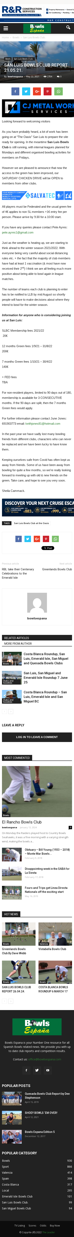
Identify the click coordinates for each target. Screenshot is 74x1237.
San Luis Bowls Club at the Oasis (31, 523)
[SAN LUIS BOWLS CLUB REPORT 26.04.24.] (19, 972)
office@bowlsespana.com (44, 1059)
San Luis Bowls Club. (24, 58)
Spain (5, 1178)
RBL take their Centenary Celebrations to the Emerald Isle (18, 573)
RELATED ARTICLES (16, 638)
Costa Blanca (10, 1184)
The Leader (48, 1232)
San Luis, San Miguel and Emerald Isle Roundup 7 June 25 (46, 677)
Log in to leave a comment (37, 737)
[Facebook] (26, 1070)
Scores (32, 1225)
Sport (5, 1166)
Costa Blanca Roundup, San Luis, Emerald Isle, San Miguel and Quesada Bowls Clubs (46, 658)
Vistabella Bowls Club (52, 949)
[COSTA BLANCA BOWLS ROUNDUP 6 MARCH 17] (55, 972)
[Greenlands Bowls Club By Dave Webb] (19, 934)
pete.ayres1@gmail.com (18, 232)
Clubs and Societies (8, 681)
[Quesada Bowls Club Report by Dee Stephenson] (12, 1098)
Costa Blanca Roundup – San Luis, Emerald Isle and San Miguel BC (45, 696)
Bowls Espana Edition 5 (40, 1131)
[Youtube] (48, 1070)
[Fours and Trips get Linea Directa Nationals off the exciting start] (12, 893)
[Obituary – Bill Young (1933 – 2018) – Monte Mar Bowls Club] (12, 854)
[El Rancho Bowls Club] (37, 791)
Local (5, 1190)
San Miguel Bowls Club (16, 1208)
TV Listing (19, 1225)
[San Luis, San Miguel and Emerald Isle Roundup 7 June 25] (12, 678)
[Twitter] (37, 1070)
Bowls (7, 58)
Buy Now (55, 1225)
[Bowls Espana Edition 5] (12, 1137)
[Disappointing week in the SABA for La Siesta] (12, 874)
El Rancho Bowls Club (22, 822)
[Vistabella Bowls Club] (55, 934)
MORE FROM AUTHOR (18, 643)
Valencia (44, 944)
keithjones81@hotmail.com (42, 423)
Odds (43, 1225)
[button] (68, 27)
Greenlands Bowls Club (57, 569)
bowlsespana (15, 76)
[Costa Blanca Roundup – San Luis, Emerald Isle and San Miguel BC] (12, 697)
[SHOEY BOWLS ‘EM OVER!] (12, 1118)
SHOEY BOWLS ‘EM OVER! (41, 1112)
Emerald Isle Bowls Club (17, 1196)
